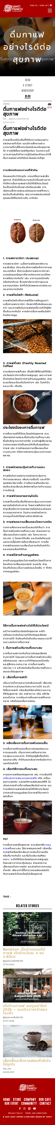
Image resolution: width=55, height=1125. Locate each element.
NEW (27, 80)
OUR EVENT (12, 1103)
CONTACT (45, 1103)
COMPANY (30, 1099)
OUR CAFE (45, 1099)
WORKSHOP (28, 90)
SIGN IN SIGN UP (39, 5)
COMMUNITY (29, 1103)
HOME (6, 1099)
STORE (17, 1099)
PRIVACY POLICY (15, 1113)
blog (28, 96)
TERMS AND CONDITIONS (36, 1113)
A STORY (28, 85)
